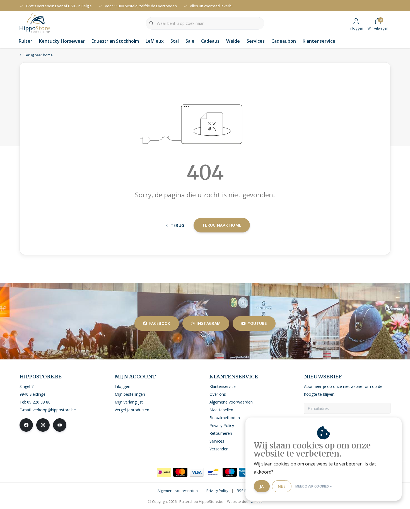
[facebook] (26, 425)
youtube (257, 323)
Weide (233, 41)
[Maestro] (230, 472)
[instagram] (43, 425)
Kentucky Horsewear (62, 41)
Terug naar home (221, 225)
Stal (174, 41)
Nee (282, 486)
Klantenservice (319, 41)
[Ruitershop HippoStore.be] (35, 23)
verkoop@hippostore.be (54, 409)
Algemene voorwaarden (178, 490)
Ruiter (25, 41)
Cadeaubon (283, 41)
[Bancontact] (213, 472)
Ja (262, 486)
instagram (209, 323)
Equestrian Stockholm (115, 41)
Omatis (256, 501)
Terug (177, 225)
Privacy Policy (217, 490)
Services (256, 41)
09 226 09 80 (38, 402)
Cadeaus (210, 41)
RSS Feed (245, 490)
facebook (159, 323)
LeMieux (155, 41)
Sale (189, 41)
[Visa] (197, 472)
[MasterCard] (180, 472)
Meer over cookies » (313, 486)
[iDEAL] (164, 472)
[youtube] (59, 425)
